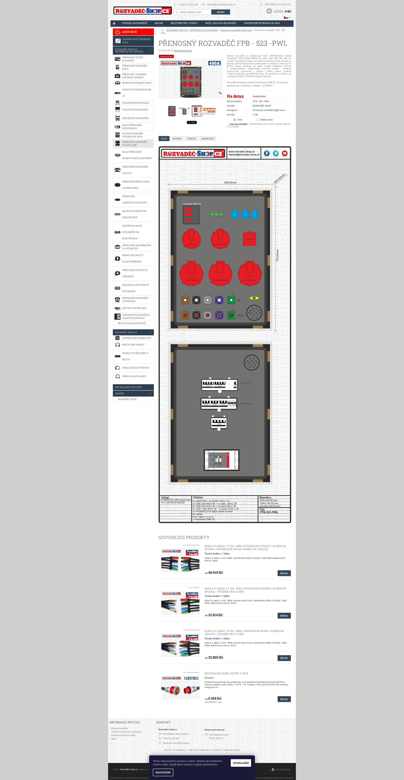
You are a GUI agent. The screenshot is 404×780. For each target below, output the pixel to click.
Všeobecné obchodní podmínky (127, 731)
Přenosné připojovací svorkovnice (136, 184)
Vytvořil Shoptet (282, 769)
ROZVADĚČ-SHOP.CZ (126, 332)
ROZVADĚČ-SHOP (127, 399)
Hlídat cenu (266, 119)
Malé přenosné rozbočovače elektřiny (137, 155)
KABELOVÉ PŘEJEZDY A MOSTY (135, 356)
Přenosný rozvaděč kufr (134, 67)
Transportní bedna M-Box (262, 23)
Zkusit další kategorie (132, 323)
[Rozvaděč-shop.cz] (142, 10)
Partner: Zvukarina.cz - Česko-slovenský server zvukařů (192, 750)
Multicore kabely (133, 344)
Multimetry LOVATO (184, 23)
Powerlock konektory (136, 337)
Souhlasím (241, 763)
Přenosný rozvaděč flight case (134, 143)
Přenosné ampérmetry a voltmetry (136, 247)
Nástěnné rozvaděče (135, 118)
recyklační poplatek (128, 387)
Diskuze (191, 138)
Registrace (285, 4)
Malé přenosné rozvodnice (132, 127)
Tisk (239, 119)
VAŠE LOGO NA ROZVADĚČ (220, 23)
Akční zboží (129, 31)
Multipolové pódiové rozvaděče (135, 288)
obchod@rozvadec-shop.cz (176, 733)
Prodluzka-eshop (231, 750)
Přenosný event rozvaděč (132, 59)
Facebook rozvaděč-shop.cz (176, 742)
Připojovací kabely (134, 376)
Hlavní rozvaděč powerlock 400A (132, 135)
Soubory (177, 138)
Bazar (159, 23)
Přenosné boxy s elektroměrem (132, 258)
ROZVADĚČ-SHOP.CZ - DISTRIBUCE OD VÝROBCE (129, 50)
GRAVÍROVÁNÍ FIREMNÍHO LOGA (136, 41)
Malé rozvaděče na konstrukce (134, 214)
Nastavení (163, 772)
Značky (120, 393)
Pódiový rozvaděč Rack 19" (136, 92)
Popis (164, 138)
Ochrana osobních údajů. (123, 735)
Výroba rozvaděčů (134, 23)
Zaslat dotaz (259, 96)
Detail (284, 573)
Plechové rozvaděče (135, 109)
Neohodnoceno (183, 50)
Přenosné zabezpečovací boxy (134, 199)
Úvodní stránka (114, 23)
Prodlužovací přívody (136, 367)
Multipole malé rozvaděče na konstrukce (132, 232)
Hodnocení (208, 138)
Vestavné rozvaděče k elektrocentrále (136, 316)
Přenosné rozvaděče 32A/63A (135, 170)
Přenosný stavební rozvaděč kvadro (134, 76)
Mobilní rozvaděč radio (137, 82)
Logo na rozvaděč (238, 123)
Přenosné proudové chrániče (135, 273)
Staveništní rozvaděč (135, 102)
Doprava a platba (119, 728)
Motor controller (134, 308)
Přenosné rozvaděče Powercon (135, 300)
